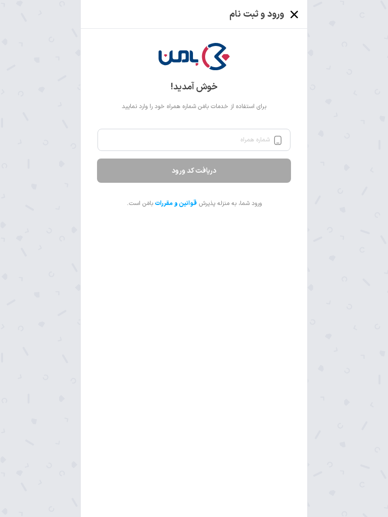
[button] (194, 56)
